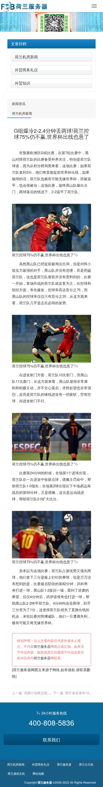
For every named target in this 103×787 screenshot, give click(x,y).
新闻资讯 (18, 103)
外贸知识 (22, 83)
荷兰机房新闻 (26, 57)
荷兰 (26, 159)
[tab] (51, 43)
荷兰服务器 (42, 646)
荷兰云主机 (86, 764)
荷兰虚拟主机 (16, 773)
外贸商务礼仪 (26, 70)
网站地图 (38, 773)
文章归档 (18, 43)
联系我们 (51, 739)
